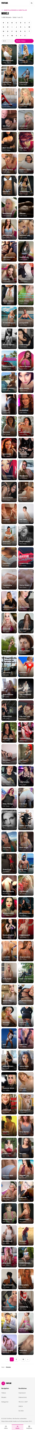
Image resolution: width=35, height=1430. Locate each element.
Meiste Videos (20, 41)
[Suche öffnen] (32, 3)
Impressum (22, 1393)
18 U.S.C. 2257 (23, 1402)
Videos (6, 1428)
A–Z (4, 41)
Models (17, 1428)
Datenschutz (23, 1397)
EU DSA (21, 1411)
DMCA (21, 1406)
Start (2, 1367)
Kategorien (29, 1428)
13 (23, 1359)
